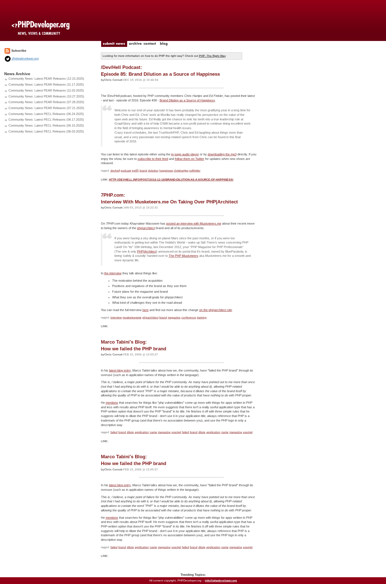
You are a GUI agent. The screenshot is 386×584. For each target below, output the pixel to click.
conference (188, 317)
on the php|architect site (215, 310)
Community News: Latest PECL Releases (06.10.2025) (46, 125)
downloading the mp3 (222, 154)
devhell (115, 170)
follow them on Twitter (189, 158)
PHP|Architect (146, 251)
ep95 (135, 170)
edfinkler (194, 170)
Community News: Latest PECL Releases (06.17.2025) (46, 119)
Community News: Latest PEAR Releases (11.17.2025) (46, 84)
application (142, 432)
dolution (153, 170)
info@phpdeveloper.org (221, 580)
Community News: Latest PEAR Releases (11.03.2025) (46, 90)
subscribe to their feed (153, 158)
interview (116, 317)
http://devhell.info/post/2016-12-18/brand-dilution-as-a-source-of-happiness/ (171, 179)
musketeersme (132, 317)
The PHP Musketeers (183, 255)
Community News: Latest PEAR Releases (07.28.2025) (46, 102)
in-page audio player (185, 154)
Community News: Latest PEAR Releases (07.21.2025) (46, 108)
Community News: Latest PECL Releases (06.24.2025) (46, 114)
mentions (112, 402)
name (153, 432)
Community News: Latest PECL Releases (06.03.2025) (46, 131)
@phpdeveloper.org (25, 58)
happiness (166, 170)
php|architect (146, 228)
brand (143, 170)
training (202, 317)
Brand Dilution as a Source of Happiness (187, 100)
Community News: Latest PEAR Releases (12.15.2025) (46, 78)
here (145, 310)
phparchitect (150, 317)
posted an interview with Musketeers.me (193, 223)
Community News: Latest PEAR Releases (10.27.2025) (46, 96)
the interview (113, 273)
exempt (176, 432)
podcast (126, 170)
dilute (130, 432)
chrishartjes (181, 170)
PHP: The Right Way (212, 55)
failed (114, 432)
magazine (174, 317)
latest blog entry (120, 370)
